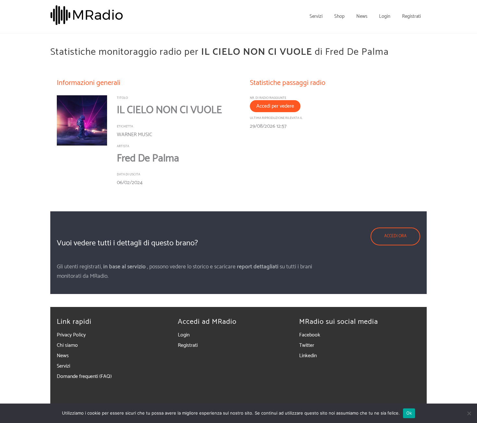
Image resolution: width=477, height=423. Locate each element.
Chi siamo (67, 345)
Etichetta (125, 126)
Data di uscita (128, 174)
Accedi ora (395, 236)
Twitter (306, 345)
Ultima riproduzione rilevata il (276, 118)
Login (184, 335)
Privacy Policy (71, 335)
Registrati (188, 345)
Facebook (309, 335)
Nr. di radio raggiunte (268, 97)
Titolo (122, 97)
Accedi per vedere (275, 106)
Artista (123, 146)
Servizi (63, 366)
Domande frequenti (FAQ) (84, 376)
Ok (409, 413)
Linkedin (308, 355)
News (63, 355)
